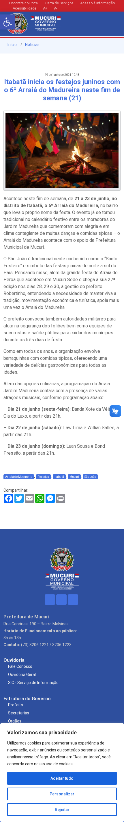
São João (90, 476)
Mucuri (74, 476)
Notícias (32, 44)
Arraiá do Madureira (18, 476)
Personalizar (62, 794)
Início (12, 44)
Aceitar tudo (62, 778)
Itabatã (59, 476)
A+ (45, 8)
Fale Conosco (20, 666)
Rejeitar (62, 809)
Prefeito (15, 705)
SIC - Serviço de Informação (33, 683)
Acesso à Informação (97, 3)
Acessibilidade (24, 8)
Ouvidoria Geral (22, 674)
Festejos (43, 476)
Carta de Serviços (59, 3)
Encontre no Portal (24, 3)
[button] (7, 22)
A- (55, 8)
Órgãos (14, 721)
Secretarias (18, 713)
